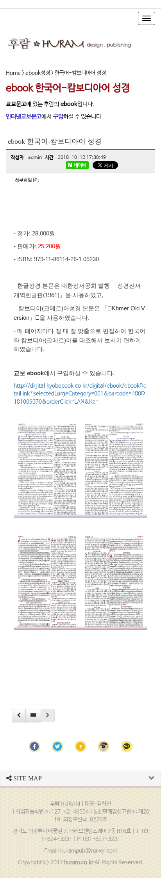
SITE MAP (27, 778)
